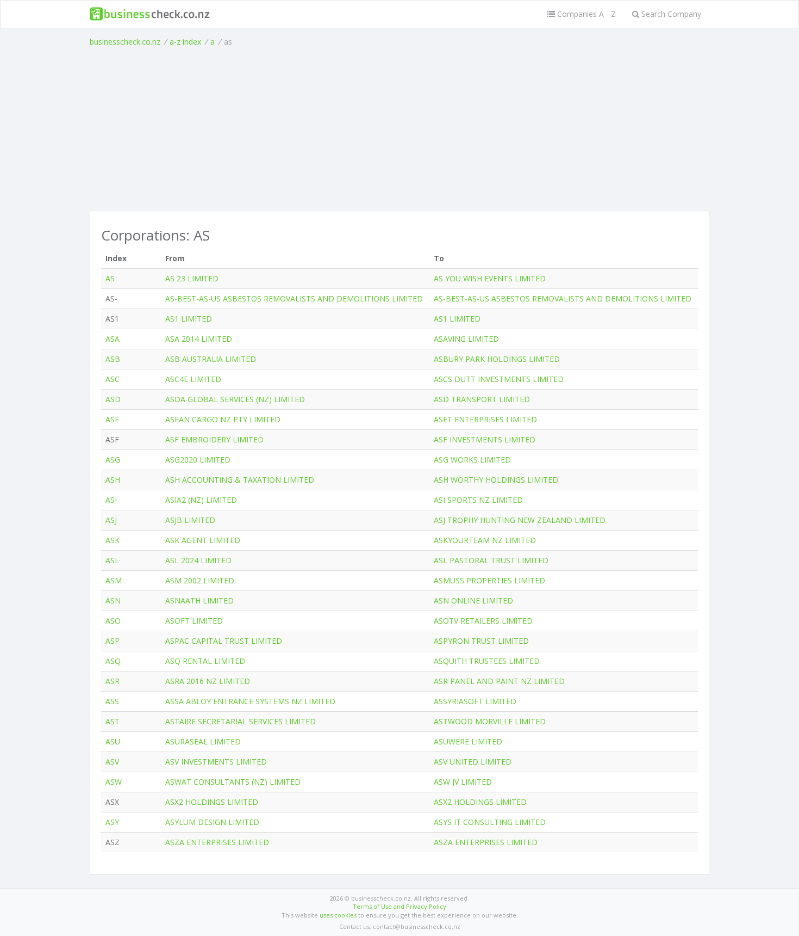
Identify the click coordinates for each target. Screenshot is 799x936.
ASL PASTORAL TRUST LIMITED (491, 560)
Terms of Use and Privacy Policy (399, 906)
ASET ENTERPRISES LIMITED (485, 419)
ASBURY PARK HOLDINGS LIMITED (497, 359)
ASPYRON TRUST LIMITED (481, 641)
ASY (112, 822)
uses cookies (338, 915)
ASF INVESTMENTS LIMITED (484, 439)
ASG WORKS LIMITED (472, 459)
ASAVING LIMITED (466, 339)
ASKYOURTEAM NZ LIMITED (485, 540)
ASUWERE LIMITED (468, 741)
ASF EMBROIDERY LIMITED (214, 439)
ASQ (113, 661)
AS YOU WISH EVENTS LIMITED (490, 278)
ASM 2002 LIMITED (199, 580)
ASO (113, 620)
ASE (112, 419)
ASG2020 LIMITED (197, 459)
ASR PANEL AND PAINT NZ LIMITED (499, 681)
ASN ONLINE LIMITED (473, 600)
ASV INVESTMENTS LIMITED (216, 761)
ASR (112, 681)
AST (112, 721)
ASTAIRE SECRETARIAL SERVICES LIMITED (240, 721)
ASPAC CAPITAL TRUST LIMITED (223, 641)
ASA (112, 339)
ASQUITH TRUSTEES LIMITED (487, 661)
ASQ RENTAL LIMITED (205, 661)
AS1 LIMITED (188, 318)
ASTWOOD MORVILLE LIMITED (490, 721)
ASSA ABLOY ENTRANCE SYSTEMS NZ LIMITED (250, 701)
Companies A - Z (585, 14)
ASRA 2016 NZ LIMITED (207, 681)
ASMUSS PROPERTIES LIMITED (489, 580)
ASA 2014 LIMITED (198, 339)
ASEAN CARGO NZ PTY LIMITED (222, 419)
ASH (112, 480)
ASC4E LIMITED (193, 379)
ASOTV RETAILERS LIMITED (483, 620)
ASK (112, 540)
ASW (113, 782)
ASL (112, 560)
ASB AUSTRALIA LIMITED (210, 359)
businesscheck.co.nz (125, 41)
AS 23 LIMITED (192, 278)
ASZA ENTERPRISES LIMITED (217, 842)
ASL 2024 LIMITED (198, 560)
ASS (112, 701)
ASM (113, 580)
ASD (113, 399)
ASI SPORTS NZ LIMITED (478, 500)
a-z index (185, 41)
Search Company (670, 14)
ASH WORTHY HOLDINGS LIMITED (496, 480)
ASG (112, 459)
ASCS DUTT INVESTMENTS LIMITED (499, 379)
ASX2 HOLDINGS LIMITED (211, 802)
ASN (113, 600)
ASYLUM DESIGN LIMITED (212, 822)
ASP (112, 641)
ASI (111, 500)
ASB (112, 359)
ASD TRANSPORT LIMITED (482, 399)
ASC (112, 379)
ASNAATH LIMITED (199, 600)
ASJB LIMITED (190, 520)
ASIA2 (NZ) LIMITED (201, 500)
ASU (112, 741)
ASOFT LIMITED (194, 620)
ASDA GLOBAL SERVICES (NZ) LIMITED (235, 399)
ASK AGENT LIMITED (202, 540)
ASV (112, 761)
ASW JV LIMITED (463, 782)
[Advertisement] (399, 129)
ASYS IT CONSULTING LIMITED (490, 822)
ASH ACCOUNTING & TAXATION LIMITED (239, 480)
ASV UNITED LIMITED (472, 761)
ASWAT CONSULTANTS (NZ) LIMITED (233, 782)
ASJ (111, 520)
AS (110, 278)
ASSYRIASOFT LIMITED (475, 701)
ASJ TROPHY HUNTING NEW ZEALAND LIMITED (520, 520)
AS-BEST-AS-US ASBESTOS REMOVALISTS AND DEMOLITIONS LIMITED (294, 298)
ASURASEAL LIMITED (203, 741)
